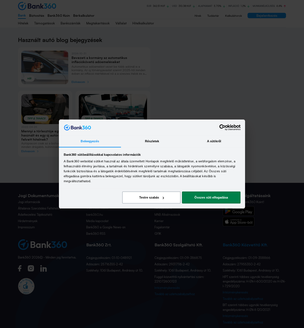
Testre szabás (149, 197)
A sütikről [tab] (214, 141)
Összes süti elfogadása (211, 197)
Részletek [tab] (152, 141)
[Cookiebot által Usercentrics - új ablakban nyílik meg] (222, 127)
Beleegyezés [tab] (90, 141)
